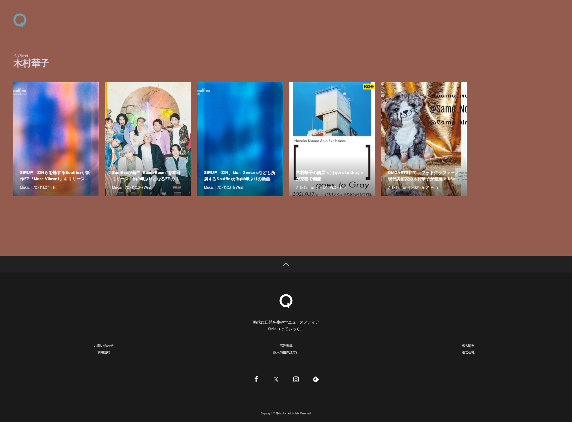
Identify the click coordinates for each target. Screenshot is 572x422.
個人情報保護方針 (286, 352)
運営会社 (468, 352)
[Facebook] (256, 379)
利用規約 (103, 352)
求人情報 (468, 345)
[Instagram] (296, 379)
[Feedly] (316, 379)
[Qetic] (20, 20)
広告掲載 (286, 345)
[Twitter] (276, 379)
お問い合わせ (104, 345)
